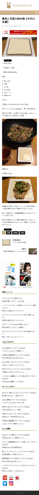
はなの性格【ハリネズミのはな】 (13, 348)
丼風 (8, 233)
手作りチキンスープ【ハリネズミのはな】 (17, 369)
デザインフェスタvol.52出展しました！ (16, 324)
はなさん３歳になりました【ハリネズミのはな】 (19, 393)
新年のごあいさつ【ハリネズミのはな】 (16, 407)
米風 (22, 233)
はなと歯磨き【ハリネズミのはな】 (14, 400)
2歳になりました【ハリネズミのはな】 (16, 414)
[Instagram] (11, 483)
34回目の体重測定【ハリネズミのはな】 (16, 355)
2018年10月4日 (8, 26)
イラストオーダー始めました (12, 298)
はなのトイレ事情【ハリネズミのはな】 (16, 435)
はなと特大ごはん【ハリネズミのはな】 (16, 362)
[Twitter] (5, 483)
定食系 (15, 233)
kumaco (18, 26)
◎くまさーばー (19, 493)
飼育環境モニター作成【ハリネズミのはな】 (17, 458)
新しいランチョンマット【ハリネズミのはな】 (18, 451)
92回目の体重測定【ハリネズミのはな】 (16, 421)
